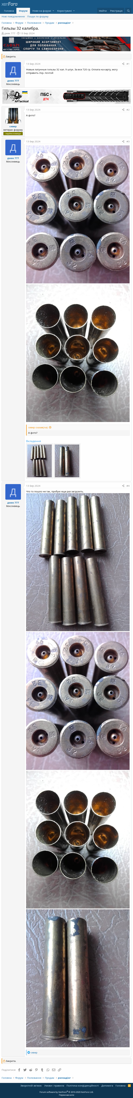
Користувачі (64, 10)
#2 (128, 109)
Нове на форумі (41, 10)
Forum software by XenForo (66, 1092)
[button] (53, 11)
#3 (128, 141)
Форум (23, 10)
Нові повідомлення (13, 16)
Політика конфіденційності (82, 1085)
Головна (9, 10)
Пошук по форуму (37, 16)
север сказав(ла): (38, 427)
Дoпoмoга (107, 1085)
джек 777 (9, 33)
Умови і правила (54, 1085)
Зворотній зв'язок (31, 1085)
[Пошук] (128, 11)
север (13, 126)
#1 (128, 63)
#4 (128, 485)
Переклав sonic (66, 1094)
